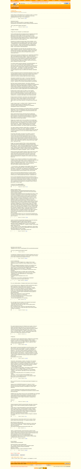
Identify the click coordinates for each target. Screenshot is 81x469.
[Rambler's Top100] (36, 468)
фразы (22, 463)
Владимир (26, 450)
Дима (25, 416)
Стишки (36, 0)
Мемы (25, 0)
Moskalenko (26, 280)
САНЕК (27, 401)
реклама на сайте (13, 466)
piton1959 (26, 358)
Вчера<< (12, 453)
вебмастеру (23, 466)
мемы (19, 463)
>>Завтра (18, 453)
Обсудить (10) (20, 217)
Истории (19, 0)
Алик (27, 186)
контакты (17, 466)
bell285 (26, 18)
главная (12, 463)
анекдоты (15, 463)
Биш (25, 299)
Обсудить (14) (20, 401)
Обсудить (19, 18)
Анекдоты (13, 0)
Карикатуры (42, 0)
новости (26, 466)
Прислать (53, 0)
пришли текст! (67, 463)
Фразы (31, 0)
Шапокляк (26, 258)
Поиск (59, 0)
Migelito (27, 217)
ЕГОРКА (26, 438)
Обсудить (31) (20, 186)
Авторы (48, 0)
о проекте (20, 466)
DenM (26, 378)
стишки (24, 463)
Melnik (26, 344)
